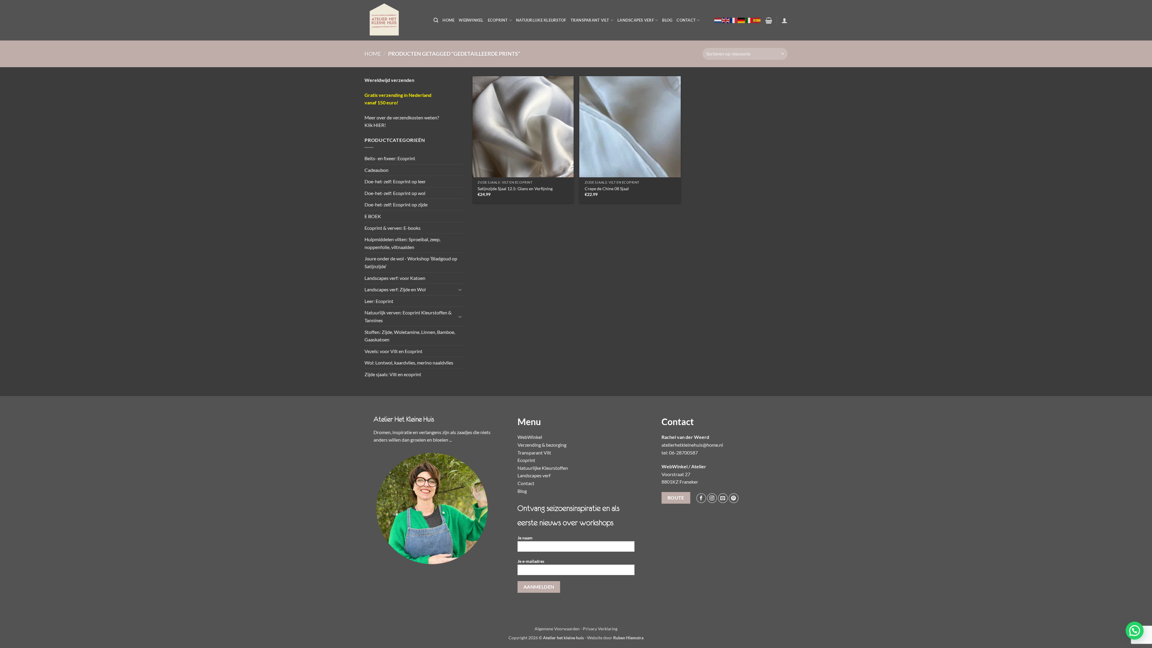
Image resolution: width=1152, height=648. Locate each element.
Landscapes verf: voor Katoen (394, 278)
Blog (667, 20)
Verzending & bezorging (542, 445)
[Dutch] (718, 20)
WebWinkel (471, 20)
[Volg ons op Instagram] (712, 498)
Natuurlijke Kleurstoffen (543, 468)
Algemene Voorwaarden (557, 628)
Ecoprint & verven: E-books (392, 228)
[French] (734, 20)
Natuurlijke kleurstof (541, 20)
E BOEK (372, 216)
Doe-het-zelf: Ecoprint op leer (395, 181)
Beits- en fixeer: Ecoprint (389, 158)
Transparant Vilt (590, 20)
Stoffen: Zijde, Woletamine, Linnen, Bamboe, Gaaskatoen (409, 336)
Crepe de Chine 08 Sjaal (607, 188)
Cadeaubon (376, 170)
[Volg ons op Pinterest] (734, 498)
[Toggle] (460, 289)
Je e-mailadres (531, 561)
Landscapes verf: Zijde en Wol (395, 289)
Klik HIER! (375, 125)
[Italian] (749, 20)
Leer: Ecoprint (378, 301)
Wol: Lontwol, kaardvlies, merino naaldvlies (408, 362)
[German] (742, 20)
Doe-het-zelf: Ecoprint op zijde (396, 204)
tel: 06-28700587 (680, 452)
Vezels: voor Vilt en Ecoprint (393, 351)
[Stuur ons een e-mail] (723, 498)
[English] (726, 20)
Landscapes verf (635, 20)
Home (448, 20)
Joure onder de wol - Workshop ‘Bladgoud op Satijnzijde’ (410, 262)
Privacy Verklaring (600, 628)
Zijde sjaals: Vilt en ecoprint (392, 374)
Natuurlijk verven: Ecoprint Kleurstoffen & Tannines (408, 316)
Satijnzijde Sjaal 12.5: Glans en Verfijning (515, 188)
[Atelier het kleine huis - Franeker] (394, 20)
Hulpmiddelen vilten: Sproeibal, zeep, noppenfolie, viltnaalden (402, 243)
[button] (436, 20)
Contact (686, 20)
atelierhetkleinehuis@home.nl (692, 445)
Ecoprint (498, 20)
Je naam (525, 537)
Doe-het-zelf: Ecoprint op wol (394, 193)
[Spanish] (757, 20)
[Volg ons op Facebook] (701, 498)
